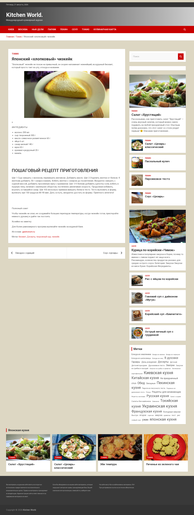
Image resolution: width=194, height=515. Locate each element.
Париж (52, 29)
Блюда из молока (158, 354)
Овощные (151, 383)
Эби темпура (108, 464)
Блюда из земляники (141, 354)
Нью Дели (38, 29)
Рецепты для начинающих (166, 391)
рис (178, 415)
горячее (151, 415)
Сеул (75, 29)
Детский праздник (139, 366)
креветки (167, 415)
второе (143, 415)
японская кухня (163, 419)
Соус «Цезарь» (110, 253)
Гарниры (136, 362)
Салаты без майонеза (141, 401)
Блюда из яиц (157, 358)
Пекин (64, 29)
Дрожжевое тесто (156, 365)
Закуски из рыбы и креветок (160, 368)
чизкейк (55, 237)
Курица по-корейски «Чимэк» (153, 250)
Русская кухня (158, 396)
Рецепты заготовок (138, 397)
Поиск (181, 56)
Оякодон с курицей (24, 253)
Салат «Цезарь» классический (155, 145)
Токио (85, 29)
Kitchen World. (24, 15)
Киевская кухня (158, 372)
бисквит (22, 237)
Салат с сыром (175, 397)
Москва (23, 29)
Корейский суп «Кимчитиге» (163, 314)
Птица (148, 392)
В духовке (171, 358)
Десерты (31, 237)
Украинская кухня (159, 406)
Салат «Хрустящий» (146, 115)
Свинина (155, 401)
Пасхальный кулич (157, 161)
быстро (135, 415)
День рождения (149, 362)
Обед (141, 383)
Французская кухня (147, 411)
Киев (11, 29)
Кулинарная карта (105, 29)
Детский (173, 362)
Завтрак (170, 365)
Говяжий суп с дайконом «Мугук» (161, 298)
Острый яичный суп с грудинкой (159, 333)
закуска (158, 415)
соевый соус (136, 420)
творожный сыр (43, 237)
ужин (145, 419)
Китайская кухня (145, 378)
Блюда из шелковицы (141, 358)
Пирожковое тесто (157, 178)
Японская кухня (18, 430)
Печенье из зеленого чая (162, 464)
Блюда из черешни (173, 354)
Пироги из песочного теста (153, 388)
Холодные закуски (172, 412)
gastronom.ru (28, 231)
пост (174, 415)
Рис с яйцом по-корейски (161, 279)
